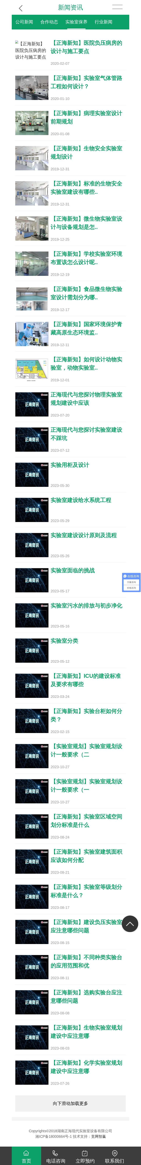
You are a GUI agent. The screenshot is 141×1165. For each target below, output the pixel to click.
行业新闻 (103, 21)
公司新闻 (24, 21)
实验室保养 (76, 21)
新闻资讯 (70, 7)
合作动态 (49, 21)
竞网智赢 (98, 1136)
